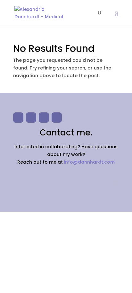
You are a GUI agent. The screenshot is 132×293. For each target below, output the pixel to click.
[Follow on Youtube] (18, 117)
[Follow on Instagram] (44, 117)
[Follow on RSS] (57, 117)
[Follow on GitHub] (31, 117)
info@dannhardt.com (89, 162)
